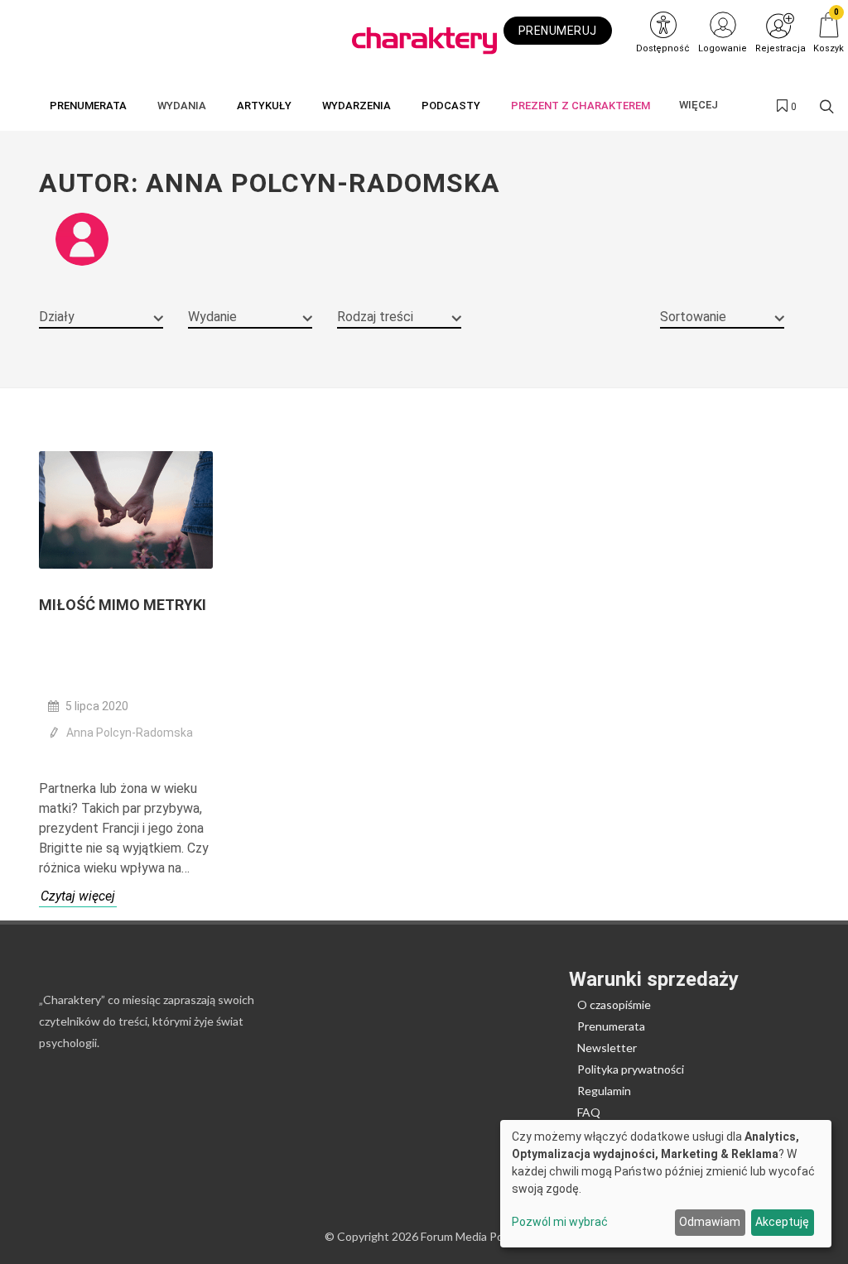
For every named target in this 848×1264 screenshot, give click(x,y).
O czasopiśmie (614, 1004)
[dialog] (665, 1183)
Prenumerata (611, 1026)
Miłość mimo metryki (122, 604)
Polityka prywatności (630, 1069)
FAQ (588, 1112)
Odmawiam (709, 1221)
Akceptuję (782, 1221)
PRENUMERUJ (557, 30)
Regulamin (604, 1091)
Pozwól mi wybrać (560, 1221)
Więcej (698, 105)
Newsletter (607, 1048)
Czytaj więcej (78, 896)
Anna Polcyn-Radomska (129, 732)
